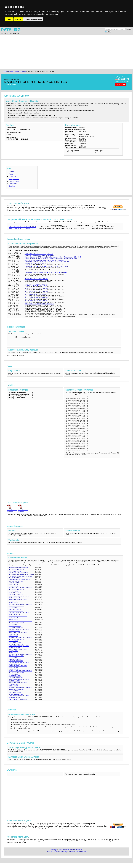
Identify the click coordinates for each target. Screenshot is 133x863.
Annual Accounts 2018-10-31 (12, 510)
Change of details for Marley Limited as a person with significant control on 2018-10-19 (51, 258)
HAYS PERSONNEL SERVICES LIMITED (19, 579)
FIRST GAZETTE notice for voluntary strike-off (39, 254)
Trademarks (12, 176)
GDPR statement (76, 850)
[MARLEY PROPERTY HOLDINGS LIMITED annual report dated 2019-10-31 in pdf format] (23, 506)
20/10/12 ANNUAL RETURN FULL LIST (36, 291)
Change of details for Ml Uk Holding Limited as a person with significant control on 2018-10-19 (53, 257)
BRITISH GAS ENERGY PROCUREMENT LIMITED (22, 574)
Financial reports (14, 181)
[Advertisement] (65, 51)
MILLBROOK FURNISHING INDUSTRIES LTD (20, 587)
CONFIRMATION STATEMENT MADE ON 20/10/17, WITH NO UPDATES (47, 266)
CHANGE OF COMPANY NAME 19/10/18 (37, 263)
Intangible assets (14, 179)
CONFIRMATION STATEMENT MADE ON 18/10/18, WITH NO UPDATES (47, 261)
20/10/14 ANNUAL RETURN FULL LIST (36, 285)
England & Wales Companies (17, 71)
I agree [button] (9, 19)
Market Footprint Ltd (65, 850)
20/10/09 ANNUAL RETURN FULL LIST (36, 300)
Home (5, 71)
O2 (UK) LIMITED (13, 584)
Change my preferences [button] (33, 19)
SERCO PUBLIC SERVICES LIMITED (18, 567)
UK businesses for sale (61, 851)
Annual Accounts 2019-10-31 (23, 510)
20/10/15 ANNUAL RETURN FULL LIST (36, 279)
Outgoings (12, 186)
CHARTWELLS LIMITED (15, 571)
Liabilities (11, 171)
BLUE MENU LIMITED (14, 577)
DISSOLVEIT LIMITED (14, 582)
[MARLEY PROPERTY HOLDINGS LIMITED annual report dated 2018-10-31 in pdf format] (12, 506)
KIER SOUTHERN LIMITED (16, 581)
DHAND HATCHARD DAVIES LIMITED (18, 572)
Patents (11, 174)
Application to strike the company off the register (39, 255)
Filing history (13, 183)
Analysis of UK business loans (78, 851)
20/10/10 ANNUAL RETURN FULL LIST (36, 297)
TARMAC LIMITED (13, 586)
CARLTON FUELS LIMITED (16, 594)
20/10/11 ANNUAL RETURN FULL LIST (36, 294)
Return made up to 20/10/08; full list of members (39, 304)
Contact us (49, 851)
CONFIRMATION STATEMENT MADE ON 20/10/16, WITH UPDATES (46, 272)
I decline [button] (18, 19)
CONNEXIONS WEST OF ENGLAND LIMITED (20, 576)
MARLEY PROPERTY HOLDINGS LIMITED (22, 227)
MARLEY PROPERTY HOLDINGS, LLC (21, 228)
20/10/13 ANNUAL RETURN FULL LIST (36, 288)
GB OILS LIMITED (13, 591)
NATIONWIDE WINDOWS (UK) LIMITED (19, 596)
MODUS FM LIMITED (14, 597)
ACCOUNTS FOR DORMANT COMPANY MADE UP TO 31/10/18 (44, 260)
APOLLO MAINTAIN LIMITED (16, 569)
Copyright (54, 850)
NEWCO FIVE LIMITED (15, 592)
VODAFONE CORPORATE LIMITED (18, 599)
